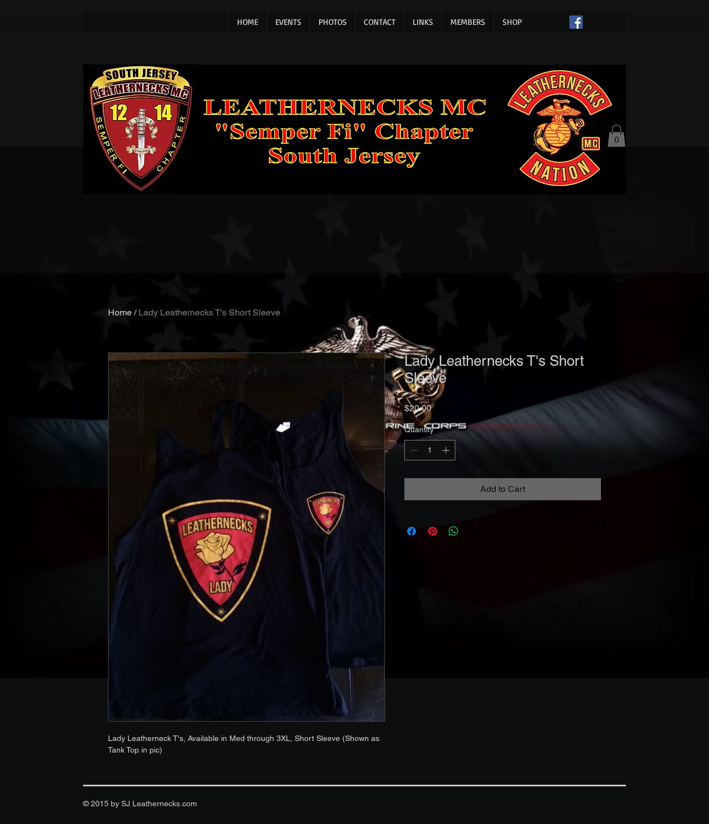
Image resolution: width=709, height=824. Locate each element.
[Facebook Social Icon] (576, 22)
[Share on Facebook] (411, 531)
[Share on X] (474, 531)
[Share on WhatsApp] (453, 531)
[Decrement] (413, 450)
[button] (616, 136)
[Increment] (447, 450)
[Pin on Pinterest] (432, 531)
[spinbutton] (430, 450)
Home (120, 312)
